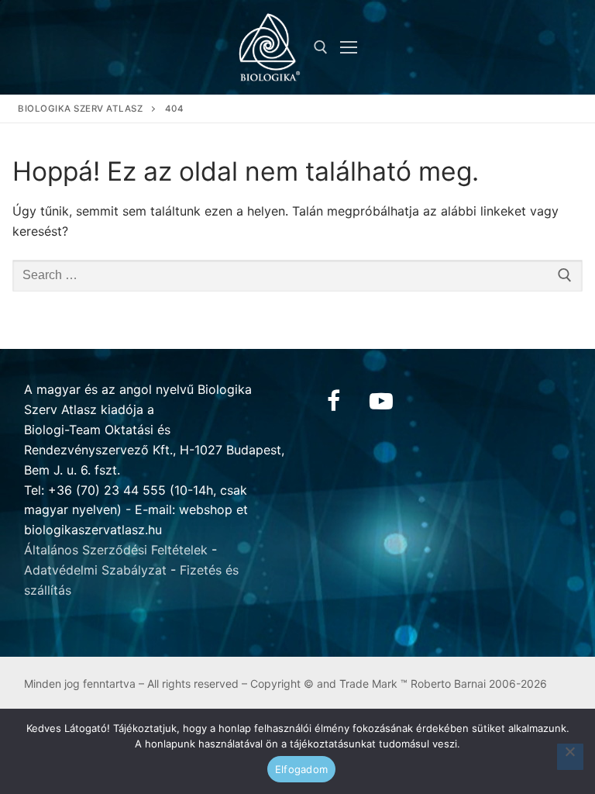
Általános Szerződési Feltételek (116, 550)
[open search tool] (321, 47)
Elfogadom (301, 769)
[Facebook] (333, 401)
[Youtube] (381, 401)
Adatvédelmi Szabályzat (95, 570)
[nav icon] (348, 47)
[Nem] (570, 757)
